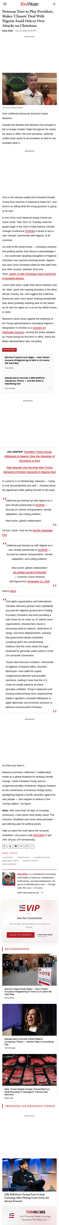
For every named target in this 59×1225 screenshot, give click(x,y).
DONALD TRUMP (30, 861)
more (13, 591)
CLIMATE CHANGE (41, 857)
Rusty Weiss (10, 998)
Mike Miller (7, 30)
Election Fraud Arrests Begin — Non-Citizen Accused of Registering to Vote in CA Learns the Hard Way (28, 992)
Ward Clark (9, 1098)
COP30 (30, 231)
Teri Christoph (10, 1048)
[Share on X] (4, 846)
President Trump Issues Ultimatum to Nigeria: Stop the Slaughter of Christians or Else (29, 456)
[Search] (54, 4)
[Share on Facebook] (16, 846)
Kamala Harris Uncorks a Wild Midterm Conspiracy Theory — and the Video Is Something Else (29, 1042)
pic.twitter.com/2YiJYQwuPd (29, 572)
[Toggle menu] (5, 4)
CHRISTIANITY (23, 857)
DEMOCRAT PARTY (10, 861)
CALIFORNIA (7, 857)
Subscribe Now (44, 935)
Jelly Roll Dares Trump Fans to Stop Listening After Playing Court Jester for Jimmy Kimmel (27, 1198)
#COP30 (40, 505)
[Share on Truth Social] (10, 846)
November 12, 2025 (38, 581)
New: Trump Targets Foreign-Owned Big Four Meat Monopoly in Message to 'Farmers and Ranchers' (27, 1092)
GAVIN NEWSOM (9, 864)
